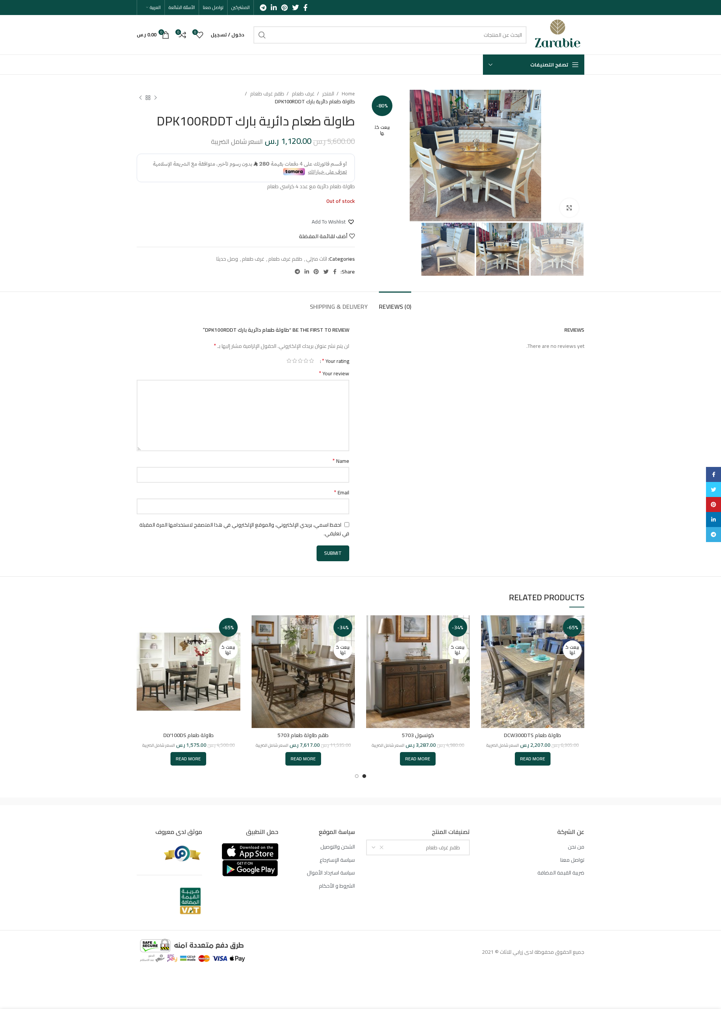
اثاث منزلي (316, 259)
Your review (334, 373)
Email (341, 492)
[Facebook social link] (305, 7)
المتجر (327, 94)
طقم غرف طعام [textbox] (444, 847)
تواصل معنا (572, 860)
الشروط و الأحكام (337, 886)
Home (348, 94)
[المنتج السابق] (155, 97)
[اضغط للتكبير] (569, 207)
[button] (333, 222)
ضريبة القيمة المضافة (560, 873)
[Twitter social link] (295, 7)
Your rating (335, 361)
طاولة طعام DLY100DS (188, 735)
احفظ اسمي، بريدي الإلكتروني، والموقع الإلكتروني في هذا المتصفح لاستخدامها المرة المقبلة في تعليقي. (244, 529)
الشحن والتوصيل (337, 847)
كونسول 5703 (418, 735)
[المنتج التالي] (140, 97)
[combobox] (418, 847)
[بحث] (262, 35)
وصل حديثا (227, 259)
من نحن (576, 847)
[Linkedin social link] (273, 7)
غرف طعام (303, 94)
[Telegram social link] (263, 7)
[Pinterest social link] (284, 7)
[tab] (395, 303)
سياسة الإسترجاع (337, 860)
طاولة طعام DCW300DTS (532, 735)
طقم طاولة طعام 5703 (303, 735)
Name (340, 461)
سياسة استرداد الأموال (331, 873)
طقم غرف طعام (266, 94)
